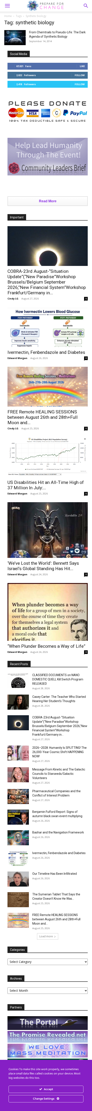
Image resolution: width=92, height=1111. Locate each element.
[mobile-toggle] (7, 6)
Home (8, 16)
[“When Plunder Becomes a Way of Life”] (47, 612)
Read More (47, 201)
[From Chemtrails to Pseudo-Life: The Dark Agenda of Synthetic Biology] (15, 37)
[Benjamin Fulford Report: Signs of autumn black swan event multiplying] (18, 817)
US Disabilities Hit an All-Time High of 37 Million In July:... (45, 485)
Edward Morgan (17, 358)
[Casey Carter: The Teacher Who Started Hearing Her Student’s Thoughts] (18, 702)
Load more (46, 936)
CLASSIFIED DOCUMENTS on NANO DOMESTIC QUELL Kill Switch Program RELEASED (57, 679)
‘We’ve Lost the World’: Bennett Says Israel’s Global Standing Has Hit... (43, 566)
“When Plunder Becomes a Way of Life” (46, 646)
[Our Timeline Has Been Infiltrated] (18, 879)
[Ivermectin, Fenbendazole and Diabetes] (47, 327)
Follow (80, 75)
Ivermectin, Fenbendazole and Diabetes (46, 352)
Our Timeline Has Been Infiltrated (54, 873)
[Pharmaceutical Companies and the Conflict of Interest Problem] (18, 796)
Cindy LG (12, 298)
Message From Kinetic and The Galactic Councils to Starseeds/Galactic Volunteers (58, 774)
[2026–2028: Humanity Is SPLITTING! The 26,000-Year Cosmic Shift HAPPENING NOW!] (18, 753)
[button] (86, 6)
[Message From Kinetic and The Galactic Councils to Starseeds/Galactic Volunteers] (18, 774)
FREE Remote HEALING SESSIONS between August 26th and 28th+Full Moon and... (42, 417)
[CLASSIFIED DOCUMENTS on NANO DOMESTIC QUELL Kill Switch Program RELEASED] (18, 680)
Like (82, 66)
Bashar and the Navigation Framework (58, 832)
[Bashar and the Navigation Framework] (18, 837)
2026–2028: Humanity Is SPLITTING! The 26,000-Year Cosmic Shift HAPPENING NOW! (59, 752)
